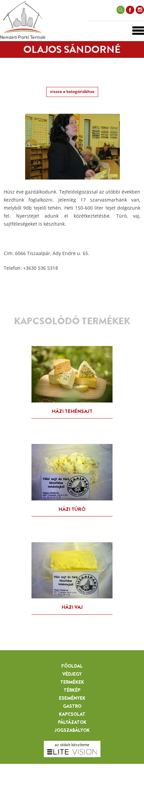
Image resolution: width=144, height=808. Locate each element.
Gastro (72, 706)
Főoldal (72, 666)
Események (72, 698)
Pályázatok (72, 722)
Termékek (72, 682)
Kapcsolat (72, 714)
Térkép (72, 690)
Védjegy (72, 674)
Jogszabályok (72, 730)
